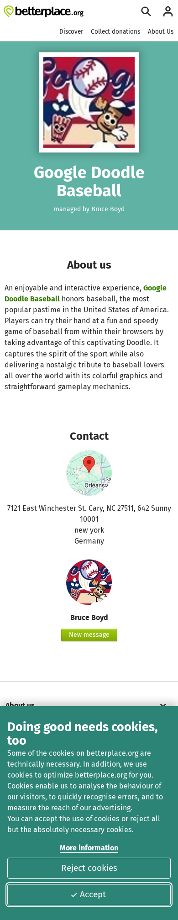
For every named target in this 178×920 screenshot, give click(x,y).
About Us (160, 32)
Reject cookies (89, 868)
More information (89, 848)
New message (89, 635)
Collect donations (115, 32)
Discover (71, 32)
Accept (93, 894)
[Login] (167, 11)
